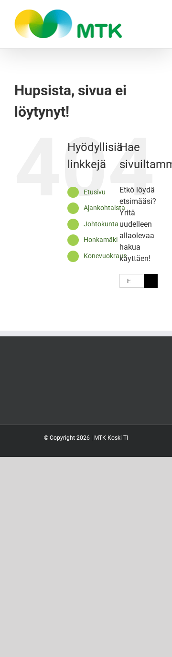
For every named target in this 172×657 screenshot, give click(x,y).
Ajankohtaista (104, 208)
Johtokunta (101, 224)
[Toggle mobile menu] (154, 15)
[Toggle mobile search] (136, 15)
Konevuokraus (105, 256)
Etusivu (95, 192)
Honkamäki (101, 239)
